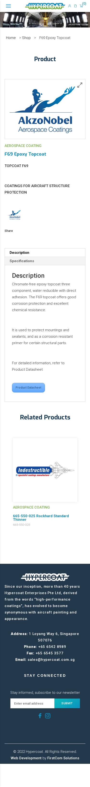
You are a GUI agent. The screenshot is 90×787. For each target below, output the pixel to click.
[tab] (45, 253)
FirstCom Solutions (63, 758)
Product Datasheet (28, 387)
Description (19, 252)
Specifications (22, 261)
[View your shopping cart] (81, 6)
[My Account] (70, 6)
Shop (26, 38)
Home (11, 38)
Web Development (26, 758)
